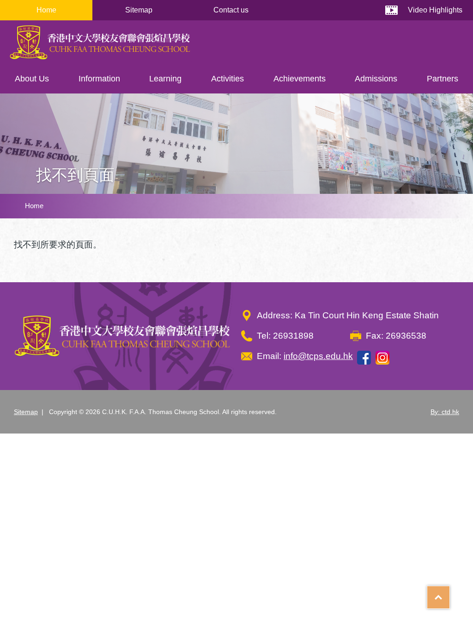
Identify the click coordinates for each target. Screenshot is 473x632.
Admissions (376, 78)
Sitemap (138, 10)
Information (99, 78)
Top (449, 594)
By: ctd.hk (445, 411)
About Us (32, 78)
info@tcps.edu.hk (318, 356)
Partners (442, 78)
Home (46, 10)
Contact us (231, 10)
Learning (165, 78)
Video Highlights (435, 10)
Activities (227, 78)
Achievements (299, 78)
